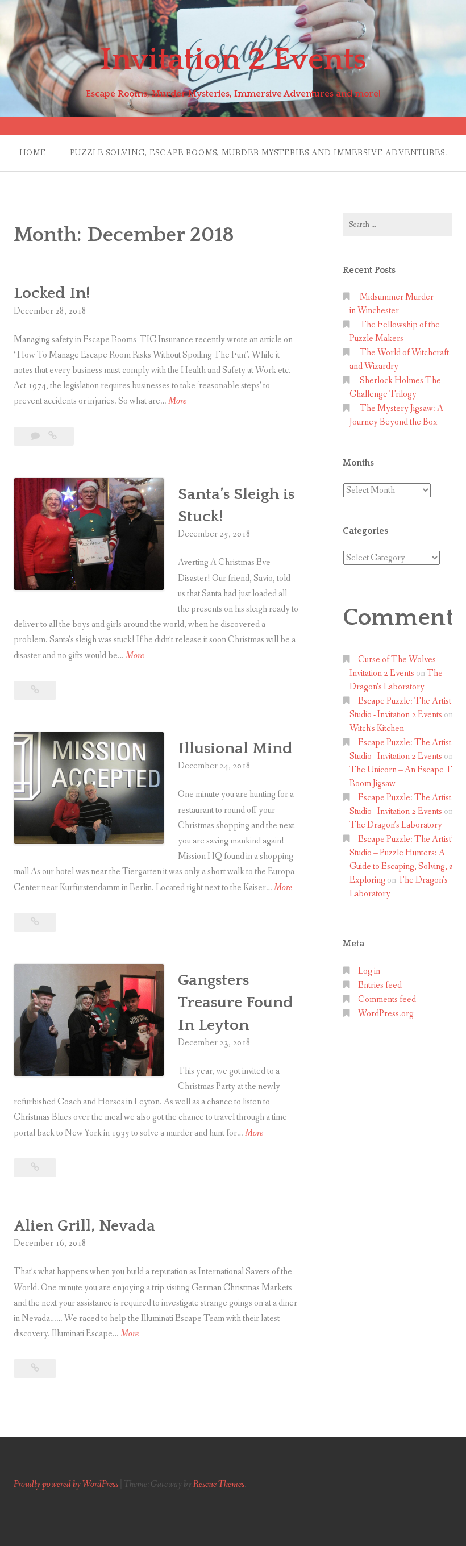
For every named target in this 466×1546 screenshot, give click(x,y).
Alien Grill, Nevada (84, 1226)
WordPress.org (386, 1014)
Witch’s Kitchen (376, 728)
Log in (369, 971)
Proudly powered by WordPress (66, 1484)
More (177, 401)
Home (32, 153)
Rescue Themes (218, 1484)
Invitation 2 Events (233, 60)
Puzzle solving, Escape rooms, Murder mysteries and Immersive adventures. (258, 153)
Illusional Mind (235, 748)
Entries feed (380, 985)
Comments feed (387, 999)
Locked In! (52, 293)
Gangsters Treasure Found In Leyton (235, 1002)
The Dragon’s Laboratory (395, 825)
